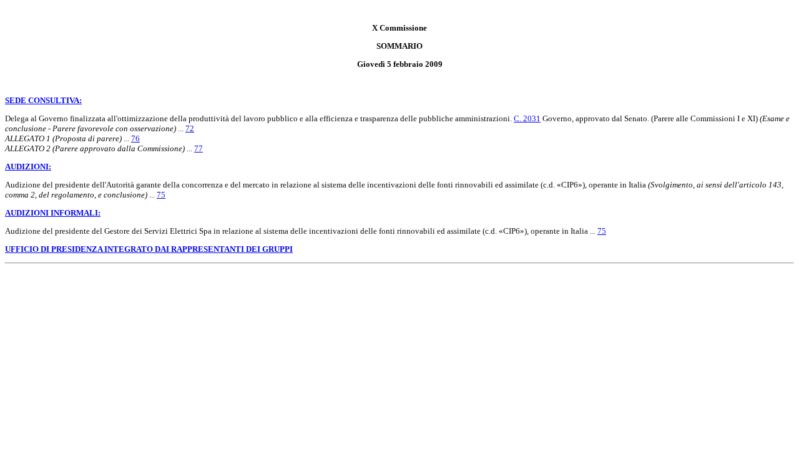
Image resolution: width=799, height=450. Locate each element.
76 (135, 138)
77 (198, 148)
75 (161, 194)
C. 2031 (527, 118)
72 (189, 128)
